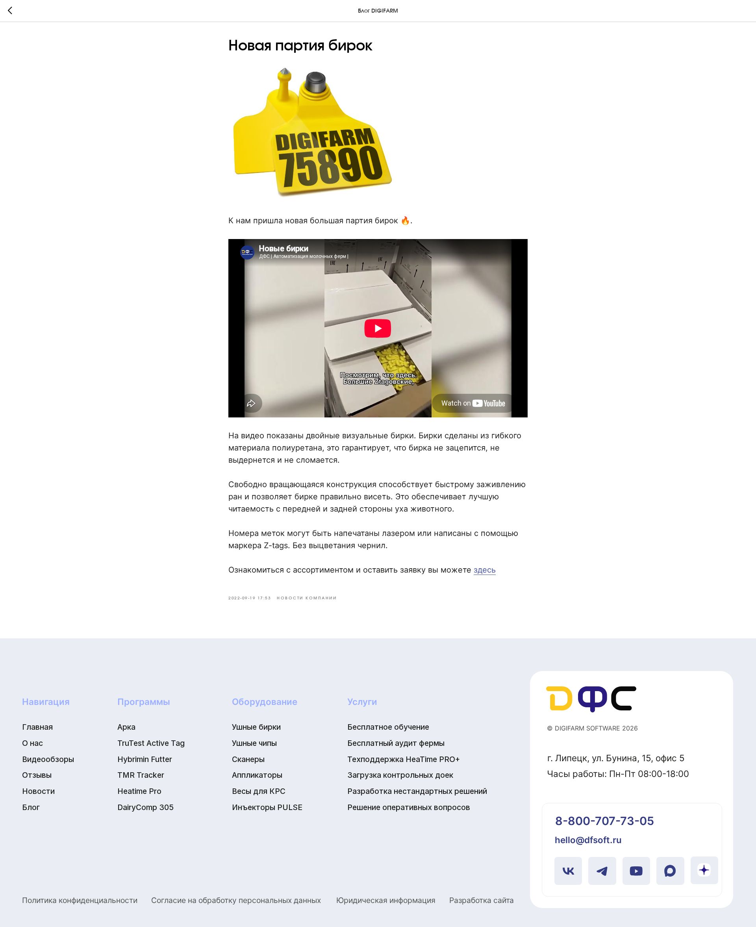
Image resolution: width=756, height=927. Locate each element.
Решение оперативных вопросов (408, 807)
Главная (37, 727)
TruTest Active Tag (151, 743)
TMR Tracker (140, 775)
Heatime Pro (139, 791)
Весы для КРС (258, 791)
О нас (32, 743)
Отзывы (37, 775)
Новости (38, 791)
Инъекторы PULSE (267, 807)
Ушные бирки (256, 727)
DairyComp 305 (145, 807)
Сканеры (248, 759)
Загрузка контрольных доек (400, 775)
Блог (31, 807)
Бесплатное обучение (388, 727)
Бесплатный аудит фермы (396, 743)
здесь (485, 570)
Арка (126, 727)
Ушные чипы (254, 743)
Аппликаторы (257, 775)
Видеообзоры (48, 759)
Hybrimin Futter (144, 759)
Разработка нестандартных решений (417, 791)
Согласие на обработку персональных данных (236, 900)
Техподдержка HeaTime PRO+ (403, 759)
